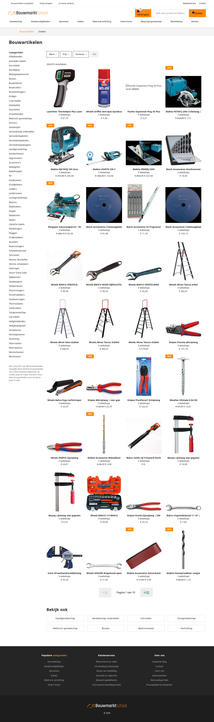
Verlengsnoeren (17, 334)
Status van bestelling (106, 670)
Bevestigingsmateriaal (151, 21)
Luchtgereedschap (18, 197)
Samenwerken (159, 675)
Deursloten (14, 109)
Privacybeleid (152, 684)
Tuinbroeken (15, 308)
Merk (52, 54)
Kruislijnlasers (15, 184)
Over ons (159, 670)
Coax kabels (15, 100)
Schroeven (14, 255)
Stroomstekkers (17, 294)
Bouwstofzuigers (17, 92)
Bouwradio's (15, 87)
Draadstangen (16, 114)
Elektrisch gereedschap (20, 118)
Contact (202, 3)
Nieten (12, 220)
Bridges (12, 96)
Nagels (12, 211)
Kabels (81, 21)
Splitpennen (15, 277)
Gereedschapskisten (19, 140)
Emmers (13, 122)
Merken (194, 21)
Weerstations (15, 347)
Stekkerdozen (15, 286)
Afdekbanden (15, 56)
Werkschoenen (16, 352)
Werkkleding (176, 21)
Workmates (15, 356)
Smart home (126, 21)
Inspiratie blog (159, 661)
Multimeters (15, 206)
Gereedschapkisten (18, 136)
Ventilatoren (15, 330)
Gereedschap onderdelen (21, 131)
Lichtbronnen (15, 193)
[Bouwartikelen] (146, 592)
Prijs (65, 54)
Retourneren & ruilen (106, 661)
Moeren (13, 202)
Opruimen (63, 21)
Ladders (13, 189)
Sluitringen (14, 268)
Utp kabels (14, 316)
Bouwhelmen (15, 83)
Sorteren (80, 54)
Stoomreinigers (16, 290)
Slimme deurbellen (18, 259)
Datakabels (14, 105)
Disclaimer (167, 684)
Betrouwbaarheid (159, 680)
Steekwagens (15, 281)
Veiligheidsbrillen (17, 321)
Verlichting (14, 338)
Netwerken (14, 215)
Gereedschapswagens (20, 144)
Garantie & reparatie (106, 675)
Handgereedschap (18, 149)
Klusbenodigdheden (40, 21)
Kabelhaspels (15, 171)
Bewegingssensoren (19, 74)
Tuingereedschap (17, 312)
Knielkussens (15, 180)
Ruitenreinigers (16, 246)
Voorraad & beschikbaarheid (106, 684)
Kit (10, 175)
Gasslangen (14, 127)
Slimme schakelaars (19, 264)
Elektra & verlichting (102, 21)
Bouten (12, 78)
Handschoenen (16, 153)
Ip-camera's (15, 162)
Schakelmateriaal (17, 250)
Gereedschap (16, 21)
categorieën (60, 655)
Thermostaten (16, 303)
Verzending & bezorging (106, 666)
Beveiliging (14, 69)
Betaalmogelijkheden (106, 680)
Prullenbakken (16, 237)
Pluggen (13, 233)
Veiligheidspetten (17, 325)
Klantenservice (189, 3)
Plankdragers (15, 228)
